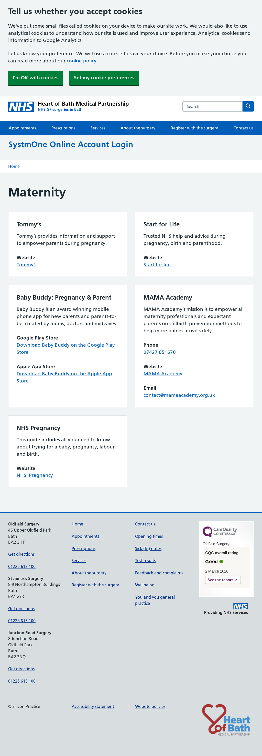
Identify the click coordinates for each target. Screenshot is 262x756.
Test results (145, 560)
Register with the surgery (194, 127)
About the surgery (138, 127)
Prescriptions (63, 127)
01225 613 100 (22, 566)
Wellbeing (145, 584)
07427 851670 (160, 352)
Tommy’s (26, 265)
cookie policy (81, 61)
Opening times (149, 536)
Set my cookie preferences (104, 78)
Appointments (22, 127)
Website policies (150, 706)
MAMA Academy (163, 374)
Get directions (21, 554)
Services (98, 127)
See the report (220, 580)
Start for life (157, 265)
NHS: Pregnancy (35, 475)
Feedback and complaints (159, 572)
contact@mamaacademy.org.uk (179, 395)
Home (14, 166)
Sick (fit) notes (148, 548)
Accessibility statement (93, 706)
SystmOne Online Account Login (70, 144)
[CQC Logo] (220, 536)
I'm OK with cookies (35, 78)
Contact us (243, 127)
